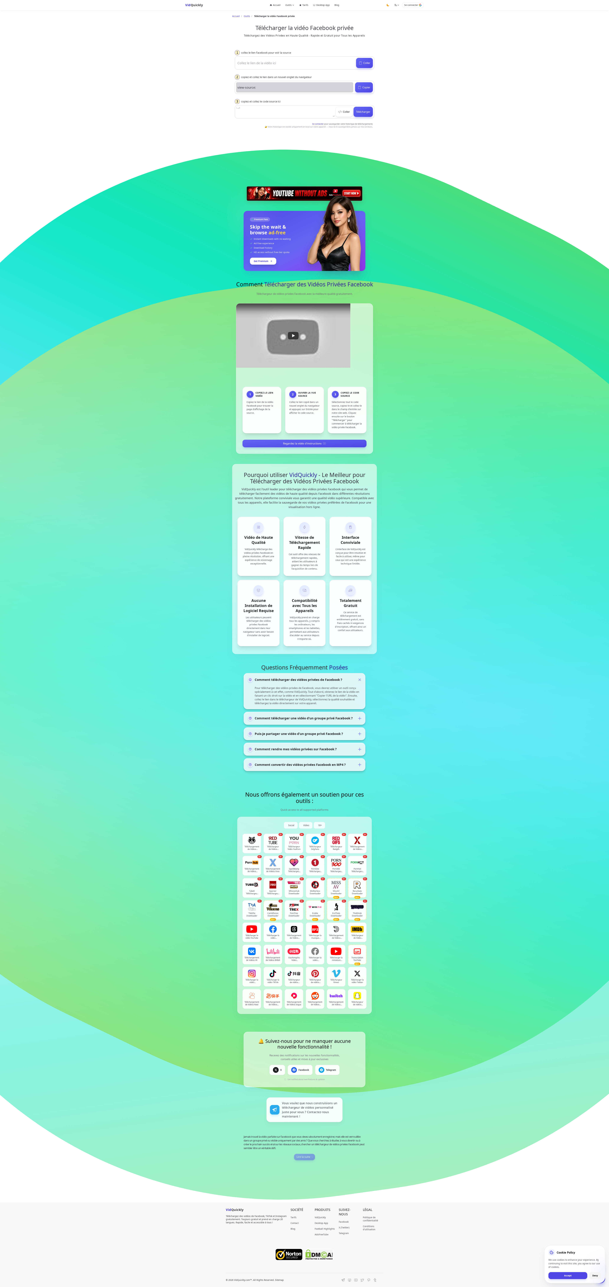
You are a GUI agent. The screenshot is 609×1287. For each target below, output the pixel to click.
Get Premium (261, 261)
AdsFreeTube (321, 1234)
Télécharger (363, 112)
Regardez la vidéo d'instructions (302, 443)
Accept (568, 1275)
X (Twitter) (344, 1227)
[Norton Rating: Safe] (289, 1254)
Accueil (277, 5)
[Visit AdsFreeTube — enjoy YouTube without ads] (304, 193)
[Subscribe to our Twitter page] (362, 1280)
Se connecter (411, 5)
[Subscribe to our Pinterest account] (368, 1280)
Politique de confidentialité (370, 1219)
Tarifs (305, 5)
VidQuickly (320, 1217)
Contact (295, 1223)
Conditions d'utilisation (369, 1228)
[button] (293, 335)
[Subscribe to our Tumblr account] (375, 1280)
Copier (366, 87)
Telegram (344, 1233)
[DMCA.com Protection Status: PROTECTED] (319, 1254)
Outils (247, 16)
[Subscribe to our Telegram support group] (343, 1280)
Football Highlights (325, 1228)
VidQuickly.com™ (243, 1279)
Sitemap (279, 1279)
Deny (595, 1275)
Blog (336, 5)
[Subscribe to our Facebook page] (349, 1280)
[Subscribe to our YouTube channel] (356, 1280)
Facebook (344, 1221)
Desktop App (323, 5)
